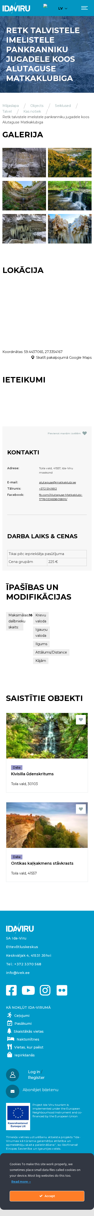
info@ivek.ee (18, 973)
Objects (36, 106)
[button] (47, 1090)
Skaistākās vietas (29, 1031)
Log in (34, 1072)
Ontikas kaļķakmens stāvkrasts (42, 863)
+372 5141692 (48, 488)
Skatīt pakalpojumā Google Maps (64, 357)
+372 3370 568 (27, 964)
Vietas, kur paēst (28, 1047)
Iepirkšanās (24, 1055)
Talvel (7, 111)
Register (36, 1077)
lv (60, 8)
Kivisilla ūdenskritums (32, 774)
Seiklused (63, 106)
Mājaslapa (10, 106)
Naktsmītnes (28, 1039)
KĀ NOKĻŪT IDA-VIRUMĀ (28, 1007)
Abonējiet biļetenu (41, 1090)
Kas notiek (32, 111)
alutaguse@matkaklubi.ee (57, 482)
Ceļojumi (21, 1015)
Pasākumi (23, 1023)
